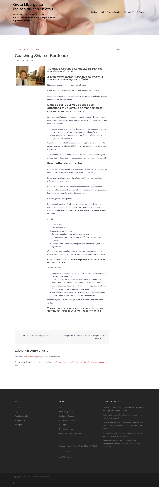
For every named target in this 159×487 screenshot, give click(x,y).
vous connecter (30, 356)
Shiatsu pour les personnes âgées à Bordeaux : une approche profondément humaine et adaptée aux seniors (123, 425)
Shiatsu (39, 49)
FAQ (102, 12)
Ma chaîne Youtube (66, 420)
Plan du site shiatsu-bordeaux (71, 433)
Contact (94, 12)
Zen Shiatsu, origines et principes (35, 335)
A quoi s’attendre (113, 12)
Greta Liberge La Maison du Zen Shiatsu (33, 6)
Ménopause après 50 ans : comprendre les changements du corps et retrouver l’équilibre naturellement (121, 443)
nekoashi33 (33, 60)
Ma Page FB (63, 424)
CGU (61, 407)
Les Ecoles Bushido (66, 416)
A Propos (140, 12)
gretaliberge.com (66, 411)
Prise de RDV (129, 12)
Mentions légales (66, 429)
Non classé (24, 49)
